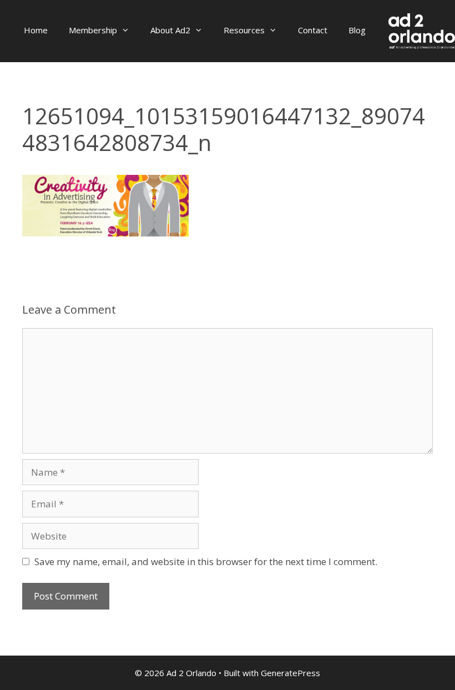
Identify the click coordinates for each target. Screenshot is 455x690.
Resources (244, 30)
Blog (357, 30)
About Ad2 (170, 30)
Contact (312, 30)
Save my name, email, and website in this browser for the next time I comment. (205, 561)
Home (36, 30)
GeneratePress (290, 672)
